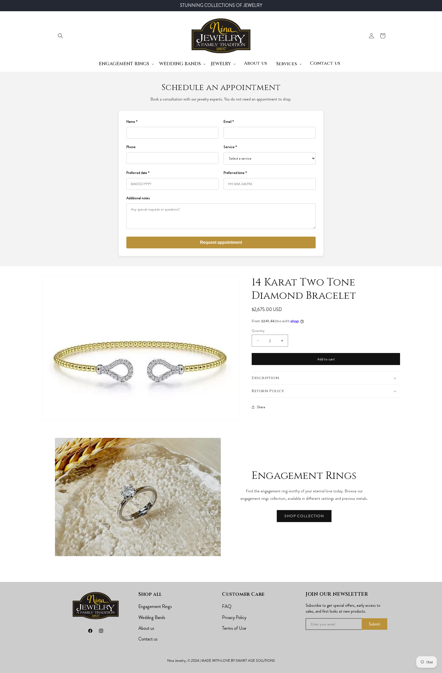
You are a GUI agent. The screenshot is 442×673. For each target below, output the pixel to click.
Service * (230, 146)
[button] (60, 35)
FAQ (226, 606)
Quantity (258, 330)
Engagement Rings (155, 606)
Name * (132, 121)
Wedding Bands (151, 617)
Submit (374, 624)
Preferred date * (138, 172)
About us (146, 628)
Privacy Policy (234, 617)
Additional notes (138, 198)
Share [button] (261, 407)
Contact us (148, 639)
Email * (229, 121)
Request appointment (221, 242)
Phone (131, 146)
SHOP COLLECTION (304, 516)
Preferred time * (235, 172)
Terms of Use (234, 628)
